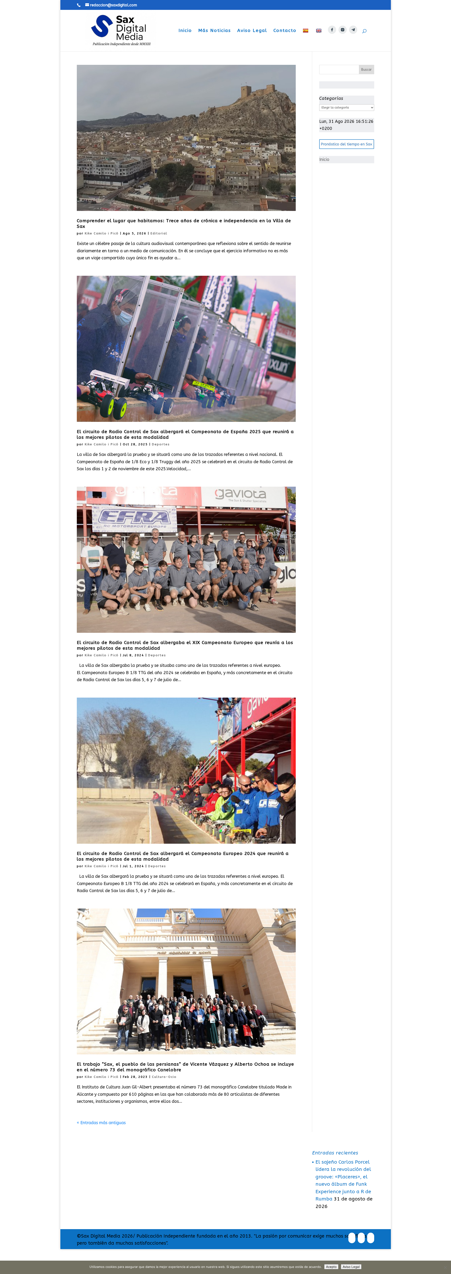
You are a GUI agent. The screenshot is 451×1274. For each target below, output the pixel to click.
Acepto (331, 1267)
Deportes (161, 444)
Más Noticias (214, 31)
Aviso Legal (252, 31)
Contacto (284, 31)
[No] (445, 1267)
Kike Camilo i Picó (102, 233)
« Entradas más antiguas (101, 1122)
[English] (319, 39)
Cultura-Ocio (164, 1077)
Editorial (159, 233)
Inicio (185, 31)
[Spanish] (306, 39)
